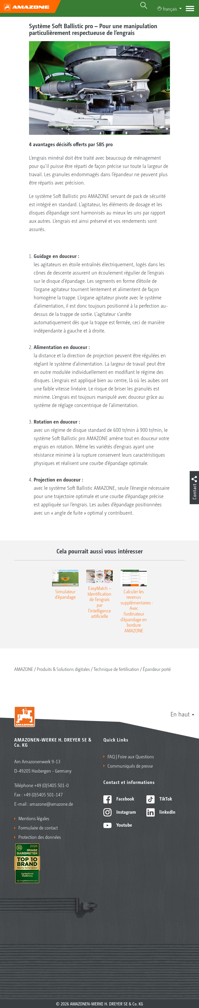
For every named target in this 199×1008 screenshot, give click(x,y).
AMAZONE (23, 668)
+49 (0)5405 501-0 (51, 785)
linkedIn (166, 811)
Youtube (123, 824)
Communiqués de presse (130, 765)
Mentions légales (33, 818)
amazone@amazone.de (51, 803)
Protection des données (39, 836)
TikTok (165, 798)
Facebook (124, 798)
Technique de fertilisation (116, 668)
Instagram (125, 811)
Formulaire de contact (38, 827)
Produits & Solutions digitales (63, 668)
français (170, 8)
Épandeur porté (157, 668)
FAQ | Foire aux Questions (131, 756)
